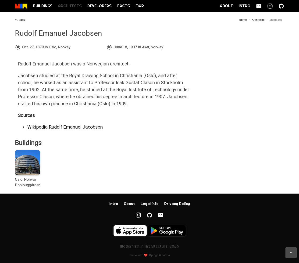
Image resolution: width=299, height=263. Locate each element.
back (22, 20)
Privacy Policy (177, 203)
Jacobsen (276, 20)
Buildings (43, 6)
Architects (70, 6)
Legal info (150, 203)
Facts (123, 6)
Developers (99, 6)
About (226, 6)
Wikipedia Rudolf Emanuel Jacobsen (65, 127)
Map (139, 6)
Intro (244, 6)
